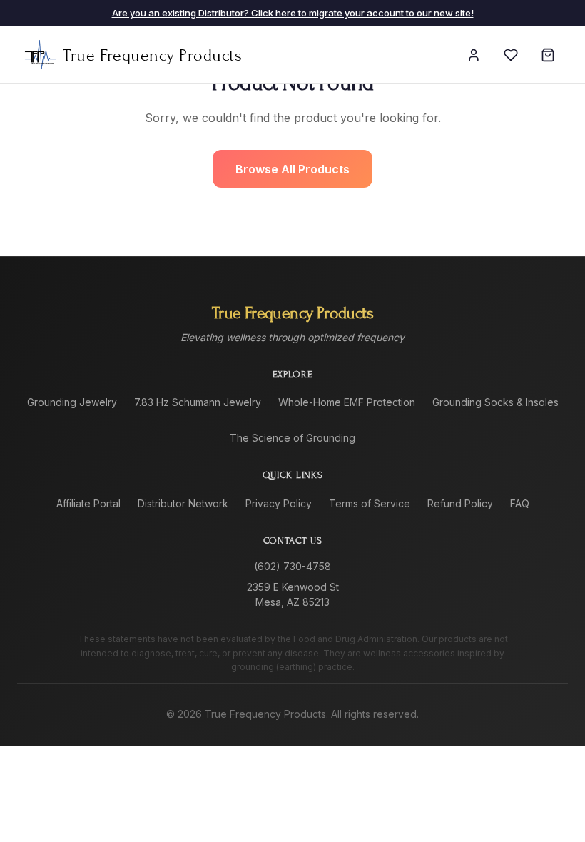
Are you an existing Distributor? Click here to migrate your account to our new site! (293, 13)
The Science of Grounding (292, 438)
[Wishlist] (511, 55)
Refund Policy (460, 503)
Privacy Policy (278, 503)
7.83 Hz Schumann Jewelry (197, 402)
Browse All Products (292, 169)
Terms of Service (369, 503)
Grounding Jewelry (72, 402)
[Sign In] (473, 55)
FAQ (519, 503)
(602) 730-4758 (292, 566)
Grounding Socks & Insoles (495, 402)
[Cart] (548, 55)
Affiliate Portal (88, 503)
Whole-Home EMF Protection (346, 402)
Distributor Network (183, 503)
